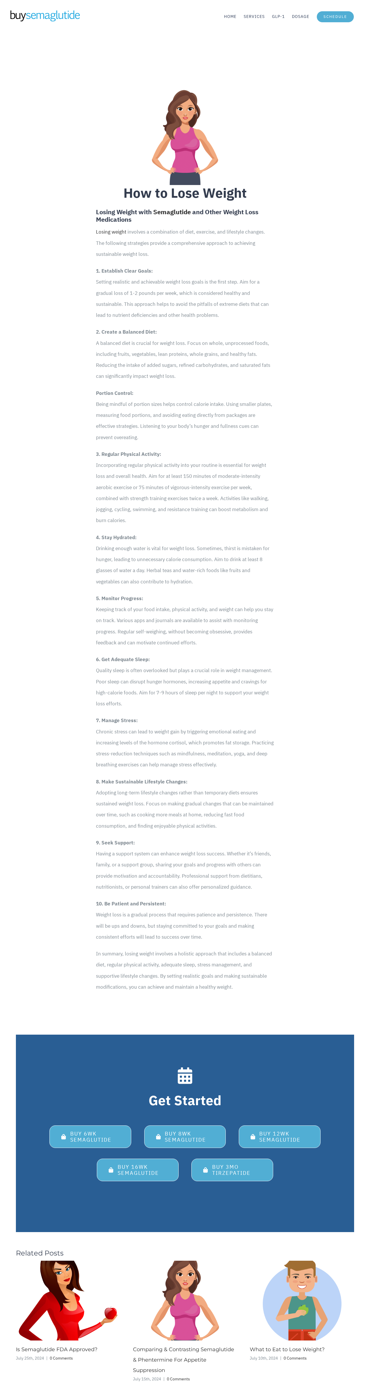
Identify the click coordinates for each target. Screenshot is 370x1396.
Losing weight (111, 232)
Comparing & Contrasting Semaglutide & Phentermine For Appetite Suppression (183, 1359)
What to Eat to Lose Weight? (287, 1349)
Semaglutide (172, 212)
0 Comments (61, 1358)
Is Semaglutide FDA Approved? (56, 1349)
